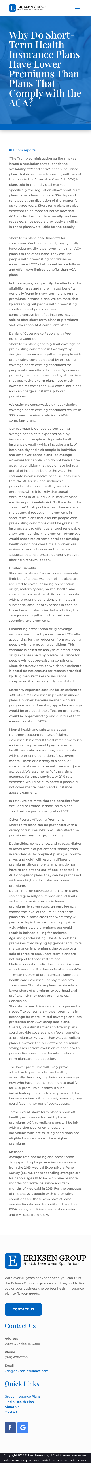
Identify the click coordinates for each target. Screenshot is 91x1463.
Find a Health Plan (19, 1402)
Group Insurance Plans (22, 1396)
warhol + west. (77, 1460)
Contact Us (23, 1309)
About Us (12, 1407)
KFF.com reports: (22, 150)
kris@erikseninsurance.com (27, 1371)
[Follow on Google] (22, 1427)
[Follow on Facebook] (10, 1427)
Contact (11, 1412)
